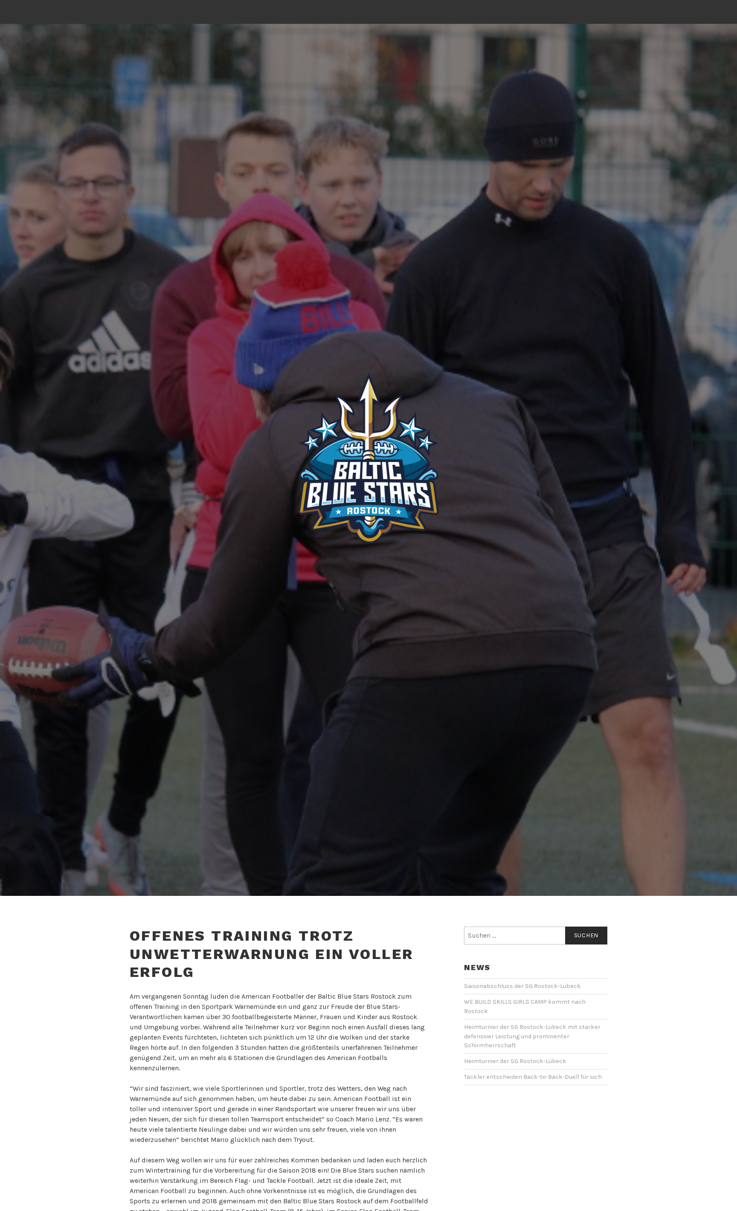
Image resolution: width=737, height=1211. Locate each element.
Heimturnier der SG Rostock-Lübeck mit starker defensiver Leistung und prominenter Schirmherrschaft (532, 1036)
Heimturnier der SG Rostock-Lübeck (515, 1061)
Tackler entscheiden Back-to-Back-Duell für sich (533, 1077)
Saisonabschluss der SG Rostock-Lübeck (522, 986)
